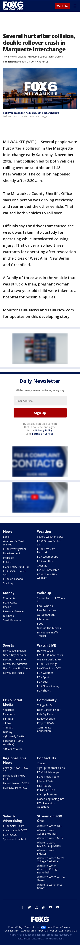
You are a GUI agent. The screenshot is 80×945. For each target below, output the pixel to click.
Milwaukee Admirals (15, 664)
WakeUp (44, 593)
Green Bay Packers (14, 655)
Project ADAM (45, 723)
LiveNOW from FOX (49, 668)
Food (40, 623)
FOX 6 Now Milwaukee (14, 56)
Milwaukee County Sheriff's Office (45, 56)
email (58, 907)
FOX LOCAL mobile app (14, 572)
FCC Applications (47, 794)
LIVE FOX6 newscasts (50, 655)
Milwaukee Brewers (15, 650)
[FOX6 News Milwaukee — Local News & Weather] (14, 5)
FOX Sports (44, 677)
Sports (8, 645)
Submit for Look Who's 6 (51, 599)
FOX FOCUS (10, 834)
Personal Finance (13, 611)
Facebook (9, 714)
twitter (29, 907)
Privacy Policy (44, 430)
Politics (7, 562)
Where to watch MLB (50, 838)
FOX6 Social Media (12, 702)
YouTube (8, 709)
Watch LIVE (46, 645)
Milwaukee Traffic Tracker (47, 634)
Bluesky (7, 732)
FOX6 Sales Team (13, 826)
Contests (42, 763)
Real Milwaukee (46, 610)
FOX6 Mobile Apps (48, 772)
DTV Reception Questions (46, 805)
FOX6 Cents (10, 602)
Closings (42, 565)
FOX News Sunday (48, 686)
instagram (36, 907)
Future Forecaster (48, 570)
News (7, 531)
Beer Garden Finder (48, 709)
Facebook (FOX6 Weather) (13, 742)
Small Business (12, 620)
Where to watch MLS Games (49, 886)
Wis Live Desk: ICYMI (49, 659)
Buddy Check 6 (46, 718)
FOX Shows (44, 690)
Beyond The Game (14, 659)
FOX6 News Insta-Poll (16, 566)
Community (46, 700)
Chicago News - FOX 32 (15, 769)
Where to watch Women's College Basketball (47, 869)
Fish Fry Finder (46, 714)
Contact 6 (9, 598)
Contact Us (46, 758)
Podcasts (8, 557)
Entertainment (11, 553)
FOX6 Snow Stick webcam (47, 576)
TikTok (7, 723)
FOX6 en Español (13, 579)
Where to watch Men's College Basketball (50, 859)
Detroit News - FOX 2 (16, 783)
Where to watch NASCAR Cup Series (49, 844)
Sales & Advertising (12, 818)
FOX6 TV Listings (47, 664)
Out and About (46, 614)
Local (6, 536)
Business (8, 616)
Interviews (43, 619)
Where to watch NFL (49, 826)
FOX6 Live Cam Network (46, 550)
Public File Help (46, 790)
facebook (22, 907)
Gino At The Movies (49, 628)
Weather (44, 531)
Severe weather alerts (50, 536)
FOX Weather (45, 561)
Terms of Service (42, 433)
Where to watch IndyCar (46, 851)
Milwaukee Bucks (13, 672)
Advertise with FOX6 (15, 830)
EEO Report (44, 785)
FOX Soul (42, 681)
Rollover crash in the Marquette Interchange (31, 112)
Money (8, 593)
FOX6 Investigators (14, 549)
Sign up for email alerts (51, 768)
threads (44, 907)
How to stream (46, 650)
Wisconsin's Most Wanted (13, 542)
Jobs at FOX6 (45, 781)
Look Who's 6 (45, 606)
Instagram (9, 718)
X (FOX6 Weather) (13, 748)
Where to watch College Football (47, 832)
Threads (8, 727)
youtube (51, 907)
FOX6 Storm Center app (48, 542)
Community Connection (44, 729)
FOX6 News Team (48, 776)
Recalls (7, 607)
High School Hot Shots (16, 668)
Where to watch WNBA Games (51, 878)
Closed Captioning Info (50, 799)
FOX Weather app (47, 556)
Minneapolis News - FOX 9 (15, 777)
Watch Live (62, 6)
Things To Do (45, 705)
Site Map (8, 583)
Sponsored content (14, 839)
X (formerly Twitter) (14, 736)
